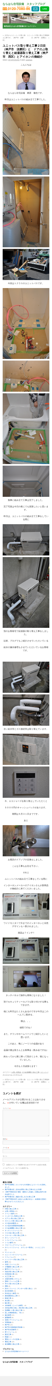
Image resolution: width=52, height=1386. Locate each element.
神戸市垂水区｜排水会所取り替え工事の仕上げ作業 (23, 1189)
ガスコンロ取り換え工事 (13, 1221)
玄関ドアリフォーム (12, 1320)
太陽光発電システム (12, 1279)
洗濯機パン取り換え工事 (13, 1310)
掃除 (6, 1286)
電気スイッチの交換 (12, 1339)
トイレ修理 (9, 1242)
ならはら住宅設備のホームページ (17, 1351)
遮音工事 (8, 1334)
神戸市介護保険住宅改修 (13, 1327)
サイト (5, 1156)
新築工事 (8, 1298)
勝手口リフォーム (11, 1269)
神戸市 (7, 1325)
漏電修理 (8, 1317)
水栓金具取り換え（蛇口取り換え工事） (19, 1308)
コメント (6, 1108)
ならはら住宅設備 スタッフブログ (24, 4)
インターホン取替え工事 (13, 1216)
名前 (5, 1139)
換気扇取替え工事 (11, 1296)
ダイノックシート (11, 1238)
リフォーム (9, 1257)
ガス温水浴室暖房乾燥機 (13, 1226)
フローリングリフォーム (13, 1245)
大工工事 (8, 1276)
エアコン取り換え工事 (13, 1218)
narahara (29, 60)
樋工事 (7, 1303)
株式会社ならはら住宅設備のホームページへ (20, 26)
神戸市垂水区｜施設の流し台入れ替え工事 (20, 1197)
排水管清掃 (9, 1291)
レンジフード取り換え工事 (14, 1259)
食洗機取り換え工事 (12, 1344)
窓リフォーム (9, 1332)
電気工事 (8, 1341)
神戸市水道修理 (10, 1329)
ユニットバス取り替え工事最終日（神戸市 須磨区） (38, 36)
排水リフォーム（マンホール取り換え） (19, 1288)
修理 (6, 1262)
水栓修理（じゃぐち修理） (14, 1305)
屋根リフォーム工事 (12, 1281)
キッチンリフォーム (12, 1230)
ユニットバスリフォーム (13, 1255)
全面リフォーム (10, 1264)
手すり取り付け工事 (12, 1284)
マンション (9, 1252)
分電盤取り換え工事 (12, 1267)
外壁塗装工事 (9, 1274)
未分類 (7, 1300)
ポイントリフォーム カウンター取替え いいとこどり (25, 1247)
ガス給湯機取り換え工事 (30, 1072)
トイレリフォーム (11, 1240)
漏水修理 (8, 1315)
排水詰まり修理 (10, 1293)
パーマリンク (17, 1074)
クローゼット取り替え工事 (14, 1235)
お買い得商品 (16, 1072)
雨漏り (7, 1337)
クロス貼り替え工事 (12, 1233)
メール (6, 1147)
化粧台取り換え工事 (12, 1271)
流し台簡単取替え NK (13, 1312)
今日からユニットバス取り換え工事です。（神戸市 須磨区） (14, 37)
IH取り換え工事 (10, 1209)
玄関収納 (8, 1322)
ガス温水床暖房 (10, 1223)
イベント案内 (9, 1213)
